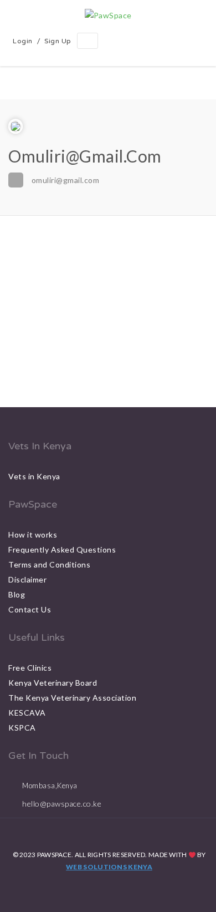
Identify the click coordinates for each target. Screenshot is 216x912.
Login (23, 41)
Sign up (57, 41)
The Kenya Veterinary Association (72, 697)
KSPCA (22, 727)
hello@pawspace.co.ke (61, 803)
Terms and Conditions (49, 564)
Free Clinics (30, 667)
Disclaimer (27, 579)
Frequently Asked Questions (62, 549)
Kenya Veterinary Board (52, 682)
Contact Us (29, 609)
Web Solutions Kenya (109, 867)
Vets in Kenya (34, 476)
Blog (16, 594)
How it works (32, 534)
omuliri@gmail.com (66, 180)
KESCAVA (27, 712)
